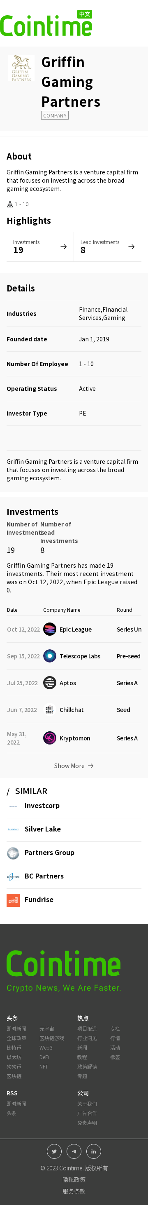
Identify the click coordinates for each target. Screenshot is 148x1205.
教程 (82, 1056)
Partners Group (49, 852)
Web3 (46, 1047)
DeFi (44, 1056)
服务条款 (74, 1191)
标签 (115, 1056)
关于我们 (87, 1103)
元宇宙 (46, 1028)
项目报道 (87, 1028)
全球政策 (16, 1037)
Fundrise (39, 899)
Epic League (100, 582)
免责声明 (87, 1122)
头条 (11, 1112)
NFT (43, 1066)
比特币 (14, 1047)
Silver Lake (43, 829)
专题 (82, 1075)
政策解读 (87, 1066)
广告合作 (87, 1112)
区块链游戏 (51, 1037)
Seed (123, 709)
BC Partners (44, 876)
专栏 (115, 1028)
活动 (115, 1047)
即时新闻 (16, 1028)
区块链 (14, 1075)
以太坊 (14, 1056)
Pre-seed (129, 656)
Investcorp (42, 805)
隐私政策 (74, 1179)
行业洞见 (87, 1037)
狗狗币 (14, 1066)
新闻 (82, 1047)
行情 (115, 1037)
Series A (127, 683)
